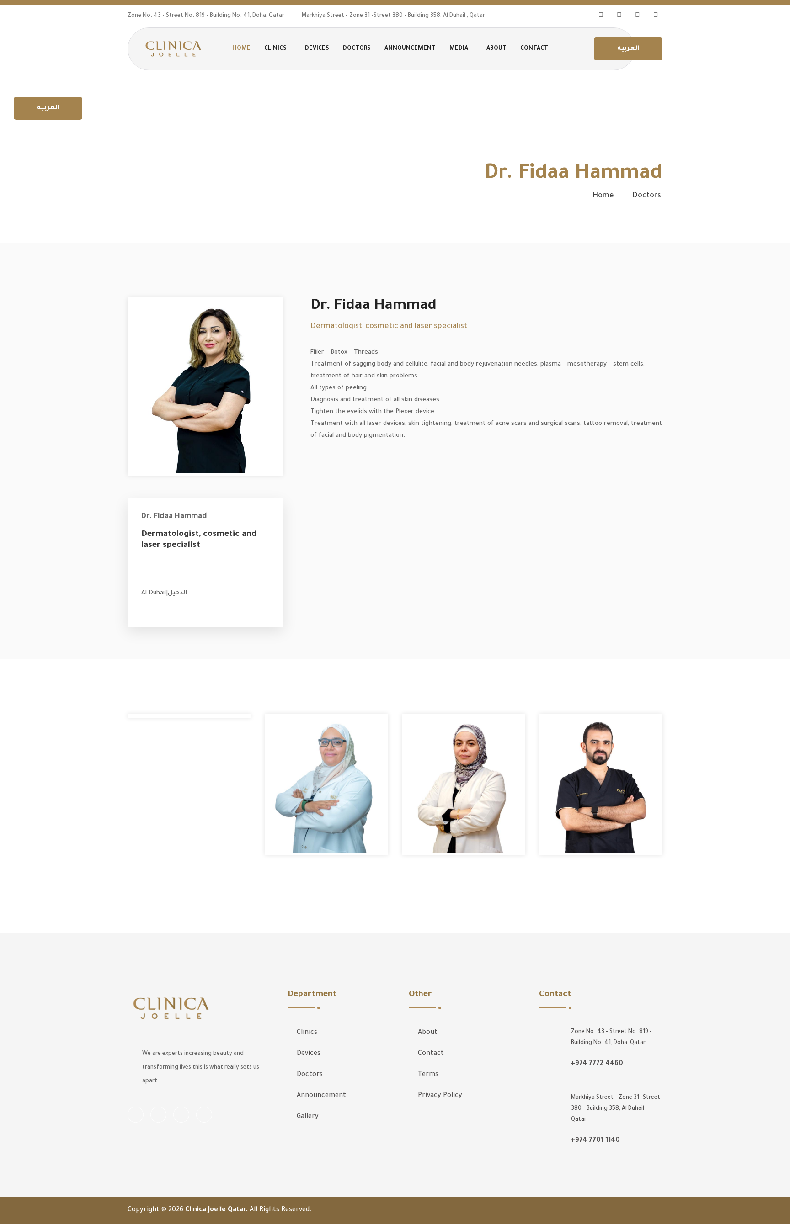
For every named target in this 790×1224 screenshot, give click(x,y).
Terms (428, 1075)
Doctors (357, 49)
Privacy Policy (440, 1096)
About (496, 49)
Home (603, 196)
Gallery (308, 1117)
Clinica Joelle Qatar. (217, 1210)
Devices (317, 49)
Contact (534, 49)
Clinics (307, 1033)
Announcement (410, 49)
